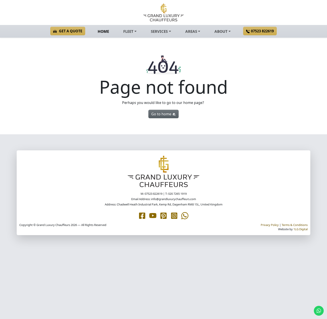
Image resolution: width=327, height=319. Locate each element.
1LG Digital (300, 229)
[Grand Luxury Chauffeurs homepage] (163, 12)
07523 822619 (262, 31)
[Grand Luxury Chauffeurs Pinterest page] (163, 215)
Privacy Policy (270, 225)
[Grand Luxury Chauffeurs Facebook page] (142, 215)
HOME (103, 31)
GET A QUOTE (70, 31)
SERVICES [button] (159, 31)
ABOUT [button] (221, 31)
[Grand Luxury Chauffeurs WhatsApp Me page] (184, 215)
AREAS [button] (191, 31)
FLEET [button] (128, 31)
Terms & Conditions (295, 225)
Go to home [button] (161, 114)
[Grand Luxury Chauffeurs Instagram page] (174, 215)
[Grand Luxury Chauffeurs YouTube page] (152, 215)
